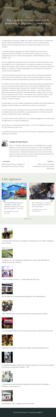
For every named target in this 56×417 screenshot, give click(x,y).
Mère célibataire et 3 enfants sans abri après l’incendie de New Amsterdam (41, 205)
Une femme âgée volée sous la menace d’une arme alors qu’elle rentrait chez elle (27, 331)
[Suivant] (52, 200)
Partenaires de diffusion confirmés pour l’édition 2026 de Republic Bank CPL (25, 348)
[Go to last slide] (4, 200)
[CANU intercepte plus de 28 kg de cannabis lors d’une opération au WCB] (28, 305)
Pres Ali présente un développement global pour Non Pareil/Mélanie (23, 296)
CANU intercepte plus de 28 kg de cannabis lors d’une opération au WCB (24, 313)
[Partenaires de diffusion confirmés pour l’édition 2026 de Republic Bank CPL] (28, 340)
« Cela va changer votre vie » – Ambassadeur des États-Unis (20, 279)
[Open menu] (52, 4)
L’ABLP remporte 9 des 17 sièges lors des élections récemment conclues (13, 164)
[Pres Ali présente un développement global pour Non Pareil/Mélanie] (28, 288)
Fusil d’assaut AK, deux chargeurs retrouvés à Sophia (18, 403)
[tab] (26, 218)
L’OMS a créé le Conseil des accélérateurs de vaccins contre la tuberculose (43, 165)
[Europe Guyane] (10, 5)
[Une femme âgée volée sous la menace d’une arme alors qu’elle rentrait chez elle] (28, 322)
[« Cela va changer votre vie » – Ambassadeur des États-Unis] (28, 271)
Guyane (28, 17)
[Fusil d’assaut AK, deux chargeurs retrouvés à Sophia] (28, 395)
